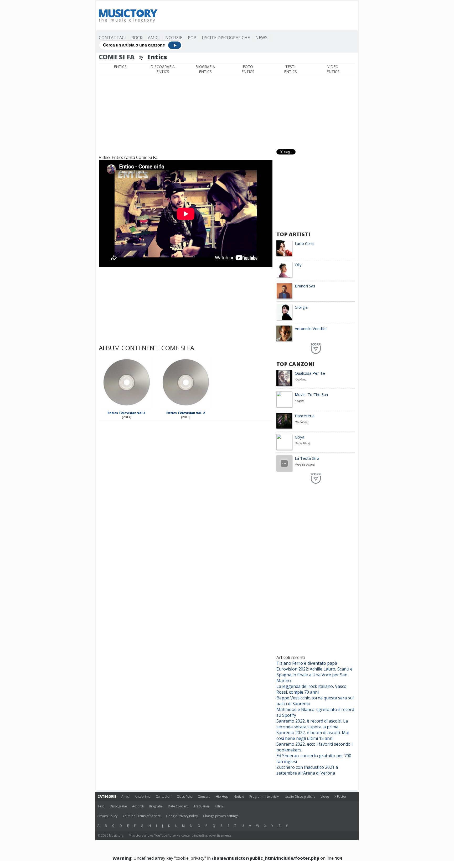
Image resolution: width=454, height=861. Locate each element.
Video (325, 796)
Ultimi (219, 806)
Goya (299, 437)
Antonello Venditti (311, 328)
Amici (154, 37)
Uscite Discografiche (226, 37)
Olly (298, 264)
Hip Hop (222, 796)
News (261, 37)
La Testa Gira (307, 458)
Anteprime (143, 796)
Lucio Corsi (304, 243)
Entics (120, 66)
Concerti (204, 796)
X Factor (340, 796)
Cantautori (164, 796)
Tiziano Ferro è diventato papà (306, 663)
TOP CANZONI (295, 364)
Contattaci (112, 37)
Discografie (118, 806)
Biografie (156, 806)
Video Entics (333, 69)
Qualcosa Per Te (310, 373)
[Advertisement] (259, 16)
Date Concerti (178, 806)
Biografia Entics (205, 69)
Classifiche (185, 796)
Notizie (173, 37)
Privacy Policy (107, 816)
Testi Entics (290, 69)
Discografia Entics (163, 69)
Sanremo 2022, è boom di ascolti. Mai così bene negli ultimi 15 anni (312, 735)
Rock (136, 37)
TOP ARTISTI (293, 234)
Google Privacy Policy (182, 816)
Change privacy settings (220, 816)
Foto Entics (247, 69)
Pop (192, 37)
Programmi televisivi (264, 796)
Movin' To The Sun (311, 394)
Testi (101, 806)
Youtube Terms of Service (142, 816)
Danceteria (304, 415)
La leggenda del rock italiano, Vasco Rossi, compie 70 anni (311, 689)
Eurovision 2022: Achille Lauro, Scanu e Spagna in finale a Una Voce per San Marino (314, 674)
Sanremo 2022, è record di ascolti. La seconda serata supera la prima (312, 724)
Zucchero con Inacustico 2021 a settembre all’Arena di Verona (307, 770)
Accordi (138, 806)
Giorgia (301, 307)
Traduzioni (202, 806)
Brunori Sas (305, 285)
